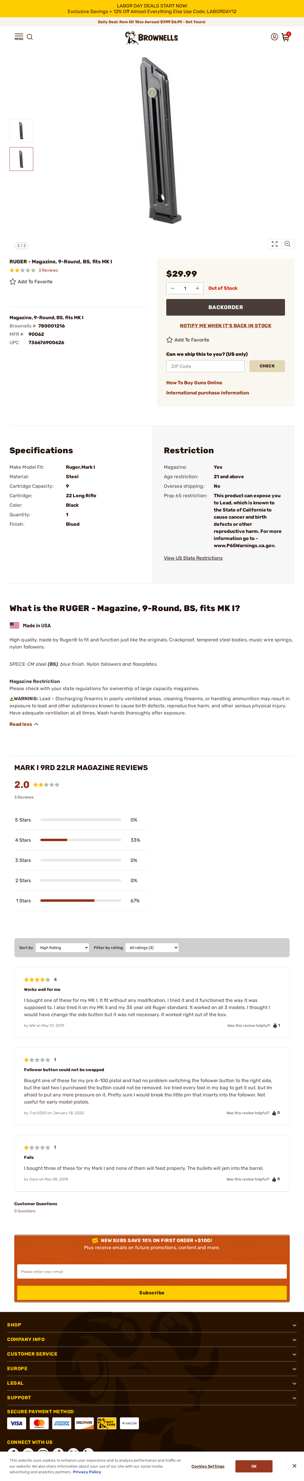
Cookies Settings (207, 1466)
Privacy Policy (87, 1472)
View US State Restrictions (193, 558)
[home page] (152, 38)
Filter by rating (108, 947)
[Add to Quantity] (197, 288)
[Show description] (24, 724)
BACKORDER (225, 307)
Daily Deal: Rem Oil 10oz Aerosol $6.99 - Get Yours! (152, 22)
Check (267, 366)
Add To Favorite (35, 281)
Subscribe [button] (152, 1293)
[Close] (294, 1465)
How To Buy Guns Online (194, 382)
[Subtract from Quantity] (172, 288)
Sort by (26, 947)
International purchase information (207, 393)
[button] (19, 37)
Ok (253, 1466)
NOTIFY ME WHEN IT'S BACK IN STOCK (226, 325)
